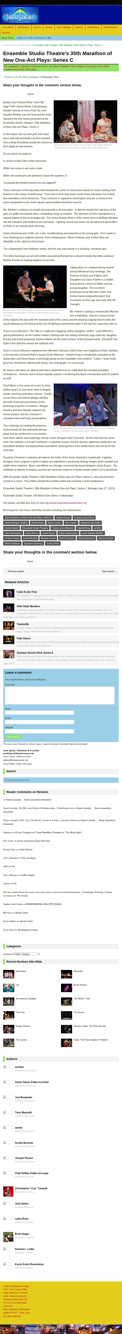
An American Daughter (26, 998)
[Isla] (8, 990)
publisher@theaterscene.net (18, 753)
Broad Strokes (80, 985)
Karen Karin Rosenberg (29, 1264)
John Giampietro (13, 533)
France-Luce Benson (62, 528)
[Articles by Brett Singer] (8, 1240)
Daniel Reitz (38, 522)
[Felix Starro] (8, 642)
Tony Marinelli (23, 1112)
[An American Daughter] (8, 1004)
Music (48, 27)
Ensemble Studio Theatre (35, 528)
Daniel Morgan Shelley (16, 522)
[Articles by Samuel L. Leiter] (8, 1255)
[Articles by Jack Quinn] (8, 1210)
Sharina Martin (105, 538)
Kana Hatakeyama (68, 533)
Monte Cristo (21, 912)
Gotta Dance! (25, 849)
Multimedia (64, 27)
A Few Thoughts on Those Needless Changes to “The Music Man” (48, 832)
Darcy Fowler (54, 522)
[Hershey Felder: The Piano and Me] (66, 1031)
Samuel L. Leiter (24, 1249)
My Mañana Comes (28, 930)
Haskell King (83, 528)
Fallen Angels (28, 875)
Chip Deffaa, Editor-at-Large (31, 1173)
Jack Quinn (22, 1203)
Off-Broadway (46, 77)
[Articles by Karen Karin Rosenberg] (8, 1270)
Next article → (109, 571)
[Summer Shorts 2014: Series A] (8, 656)
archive (33, 77)
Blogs (6, 32)
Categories (8, 954)
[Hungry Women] (8, 1031)
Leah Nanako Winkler (92, 533)
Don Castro (71, 522)
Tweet (30, 94)
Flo (13, 866)
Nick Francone (67, 538)
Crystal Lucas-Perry (84, 517)
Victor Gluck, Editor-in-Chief (31, 1082)
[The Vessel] (66, 1018)
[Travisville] (8, 628)
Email (7, 718)
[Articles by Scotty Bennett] (8, 1149)
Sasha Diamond (86, 538)
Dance (79, 27)
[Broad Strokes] (66, 990)
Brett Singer (22, 1234)
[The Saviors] (8, 1045)
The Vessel (79, 1012)
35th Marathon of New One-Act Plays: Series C (28, 517)
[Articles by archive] (8, 1073)
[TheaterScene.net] (61, 15)
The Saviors (21, 1040)
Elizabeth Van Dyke (90, 522)
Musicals (23, 27)
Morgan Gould (48, 538)
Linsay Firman (12, 538)
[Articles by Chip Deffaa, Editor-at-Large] (8, 1179)
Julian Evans (48, 533)
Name (8, 708)
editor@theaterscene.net (15, 760)
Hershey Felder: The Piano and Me (90, 1026)
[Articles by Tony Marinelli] (8, 1119)
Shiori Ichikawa (12, 543)
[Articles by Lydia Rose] (8, 1225)
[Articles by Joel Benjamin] (8, 1103)
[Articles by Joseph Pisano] (8, 1164)
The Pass (20, 1012)
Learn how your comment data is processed (65, 744)
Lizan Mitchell (30, 538)
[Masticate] (66, 976)
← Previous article (14, 571)
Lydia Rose (21, 1218)
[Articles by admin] (8, 1134)
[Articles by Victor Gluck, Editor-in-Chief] (8, 1088)
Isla (34, 38)
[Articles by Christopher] (8, 1194)
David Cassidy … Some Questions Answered (28, 799)
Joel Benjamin (23, 1097)
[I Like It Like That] (8, 596)
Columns (7, 27)
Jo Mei (97, 528)
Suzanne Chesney (33, 543)
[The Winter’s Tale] (66, 1004)
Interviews (110, 27)
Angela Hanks (63, 517)
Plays (37, 27)
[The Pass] (8, 1018)
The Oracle (22, 895)
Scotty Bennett (24, 1143)
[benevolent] (8, 976)
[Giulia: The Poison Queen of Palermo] (66, 1045)
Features (93, 27)
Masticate (78, 971)
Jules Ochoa (32, 533)
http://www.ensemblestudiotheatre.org (66, 503)
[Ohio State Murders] (8, 610)
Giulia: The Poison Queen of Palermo (91, 1040)
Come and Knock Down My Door (33, 841)
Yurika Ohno (53, 543)
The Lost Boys (28, 858)
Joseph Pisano (24, 1158)
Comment (10, 684)
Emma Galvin (11, 528)
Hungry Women (23, 1026)
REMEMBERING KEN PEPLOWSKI (43, 904)
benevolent (21, 971)
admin (18, 1127)
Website (9, 727)
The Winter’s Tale (82, 998)
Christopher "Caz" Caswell (31, 1188)
